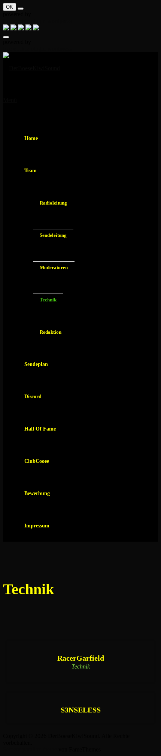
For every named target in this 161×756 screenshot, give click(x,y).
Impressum (36, 526)
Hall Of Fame (40, 429)
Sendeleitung (53, 235)
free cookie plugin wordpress (37, 21)
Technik (48, 300)
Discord (33, 396)
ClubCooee (36, 461)
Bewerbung (37, 493)
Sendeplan (36, 364)
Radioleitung (53, 203)
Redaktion (50, 332)
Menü (10, 100)
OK (9, 7)
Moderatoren (54, 267)
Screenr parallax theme (30, 749)
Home (31, 138)
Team (30, 170)
